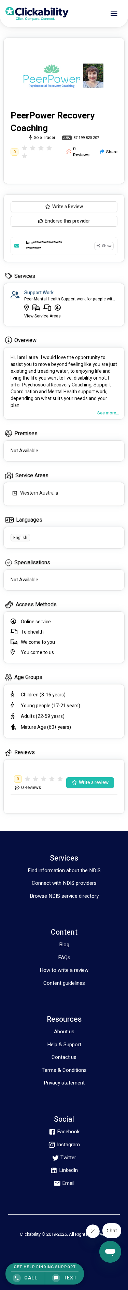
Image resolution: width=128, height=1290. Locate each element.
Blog (64, 944)
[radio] (24, 148)
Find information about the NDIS (64, 870)
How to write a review (64, 970)
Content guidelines (64, 983)
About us (64, 1031)
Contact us (64, 1057)
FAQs (64, 957)
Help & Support (64, 1044)
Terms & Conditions (64, 1070)
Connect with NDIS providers (64, 883)
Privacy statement (64, 1083)
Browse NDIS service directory (64, 896)
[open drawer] (114, 13)
